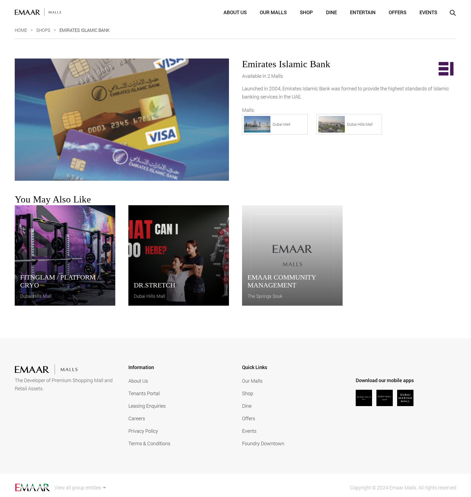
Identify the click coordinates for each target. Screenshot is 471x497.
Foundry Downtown (263, 443)
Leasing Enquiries (147, 406)
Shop (306, 12)
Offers (397, 12)
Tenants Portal (144, 393)
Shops (43, 30)
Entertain (363, 12)
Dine (331, 12)
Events (428, 12)
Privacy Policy (143, 431)
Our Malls (273, 12)
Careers (136, 418)
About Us (235, 12)
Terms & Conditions (149, 443)
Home (21, 30)
